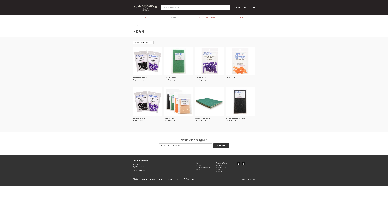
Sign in (238, 7)
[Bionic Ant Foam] (148, 102)
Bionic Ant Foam (139, 118)
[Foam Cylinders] (209, 61)
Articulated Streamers (207, 18)
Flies (145, 18)
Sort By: (137, 42)
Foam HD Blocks (170, 78)
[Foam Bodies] (240, 61)
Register (244, 7)
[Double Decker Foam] (209, 102)
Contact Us (219, 169)
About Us (219, 165)
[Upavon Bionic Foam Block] (240, 102)
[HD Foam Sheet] (178, 102)
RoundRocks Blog (221, 167)
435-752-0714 (140, 171)
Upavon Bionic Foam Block (235, 118)
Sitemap (219, 171)
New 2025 (242, 18)
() (254, 7)
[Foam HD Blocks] (178, 61)
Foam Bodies (230, 78)
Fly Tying (173, 18)
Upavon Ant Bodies (140, 78)
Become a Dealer (221, 163)
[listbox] (146, 42)
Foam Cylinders (201, 78)
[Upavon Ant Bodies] (148, 61)
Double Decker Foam (202, 118)
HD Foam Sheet (169, 118)
